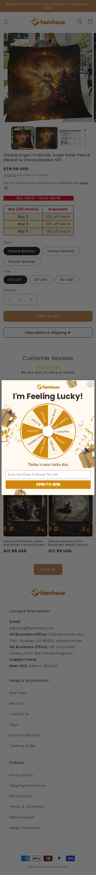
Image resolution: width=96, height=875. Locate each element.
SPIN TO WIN (48, 484)
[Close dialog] (90, 384)
